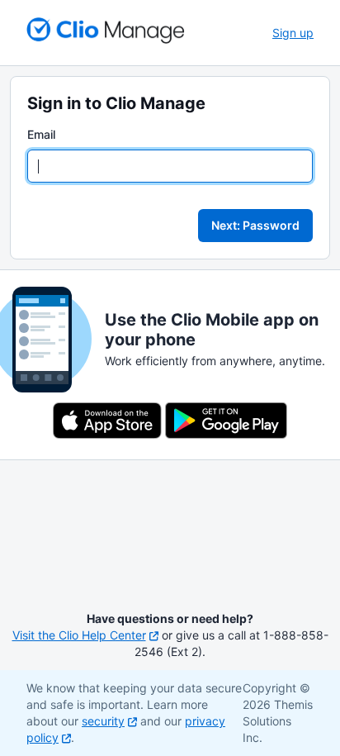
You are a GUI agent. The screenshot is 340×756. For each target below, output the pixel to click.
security (103, 721)
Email (41, 134)
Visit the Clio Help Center (79, 635)
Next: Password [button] (255, 225)
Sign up (293, 33)
